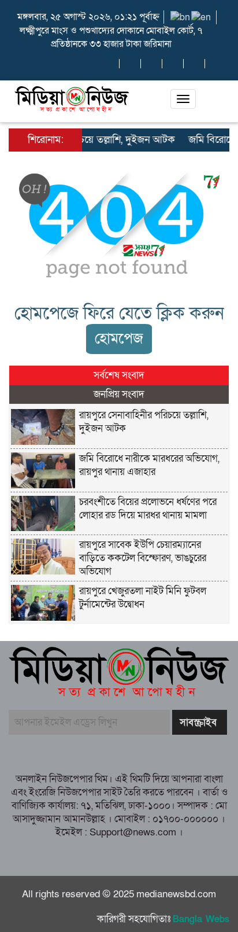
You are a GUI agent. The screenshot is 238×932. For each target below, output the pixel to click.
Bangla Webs (201, 919)
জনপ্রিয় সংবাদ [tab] (119, 394)
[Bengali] (180, 16)
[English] (201, 16)
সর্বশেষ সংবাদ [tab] (119, 375)
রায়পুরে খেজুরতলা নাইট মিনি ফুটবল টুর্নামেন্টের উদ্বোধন (142, 597)
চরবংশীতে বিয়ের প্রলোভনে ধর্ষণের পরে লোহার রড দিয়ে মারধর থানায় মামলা (148, 508)
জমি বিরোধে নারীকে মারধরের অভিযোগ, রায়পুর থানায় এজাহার (149, 465)
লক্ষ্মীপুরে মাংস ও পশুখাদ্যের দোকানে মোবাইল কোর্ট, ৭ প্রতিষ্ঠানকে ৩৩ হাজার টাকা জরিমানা (111, 37)
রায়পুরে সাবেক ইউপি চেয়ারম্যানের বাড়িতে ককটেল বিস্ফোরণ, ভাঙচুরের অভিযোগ (142, 558)
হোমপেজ (119, 338)
